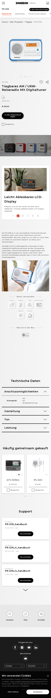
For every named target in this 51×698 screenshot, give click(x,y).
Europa (9, 666)
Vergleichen (9, 124)
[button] (20, 76)
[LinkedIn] (35, 647)
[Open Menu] (3, 3)
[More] (25, 590)
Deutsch (32, 666)
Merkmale (20, 14)
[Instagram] (22, 647)
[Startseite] (25, 3)
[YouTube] (28, 647)
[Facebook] (15, 647)
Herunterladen (25, 534)
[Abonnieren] (25, 658)
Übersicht (7, 14)
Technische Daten (37, 14)
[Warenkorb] (48, 3)
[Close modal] (48, 676)
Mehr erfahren (13, 692)
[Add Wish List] (41, 82)
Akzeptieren (37, 692)
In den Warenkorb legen (39, 9)
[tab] (25, 391)
